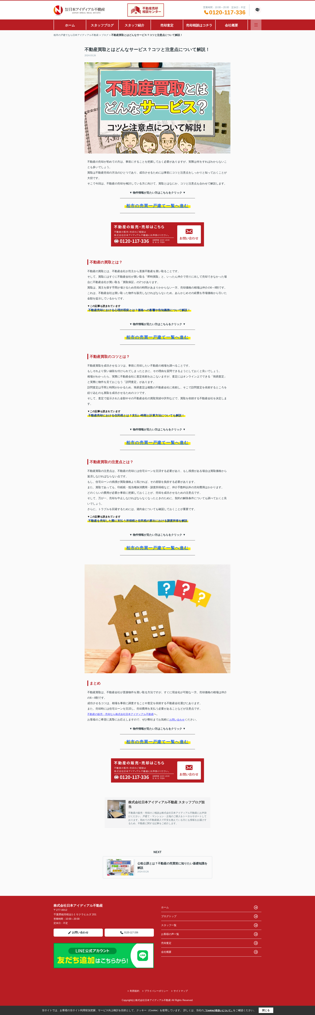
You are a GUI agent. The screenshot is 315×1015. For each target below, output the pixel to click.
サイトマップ (181, 991)
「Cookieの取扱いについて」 (218, 1010)
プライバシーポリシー (156, 991)
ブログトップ (168, 916)
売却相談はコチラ (199, 25)
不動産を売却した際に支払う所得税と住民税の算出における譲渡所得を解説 (137, 520)
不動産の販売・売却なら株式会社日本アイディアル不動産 (120, 714)
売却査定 (167, 25)
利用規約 (134, 991)
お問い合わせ (177, 719)
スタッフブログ (102, 25)
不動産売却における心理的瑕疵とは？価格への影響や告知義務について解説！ (139, 310)
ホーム (70, 25)
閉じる (266, 1010)
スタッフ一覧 (168, 925)
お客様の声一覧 (170, 934)
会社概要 (231, 25)
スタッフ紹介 (134, 25)
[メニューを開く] (256, 24)
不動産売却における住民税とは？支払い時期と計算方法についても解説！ (136, 415)
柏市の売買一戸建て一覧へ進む (157, 205)
